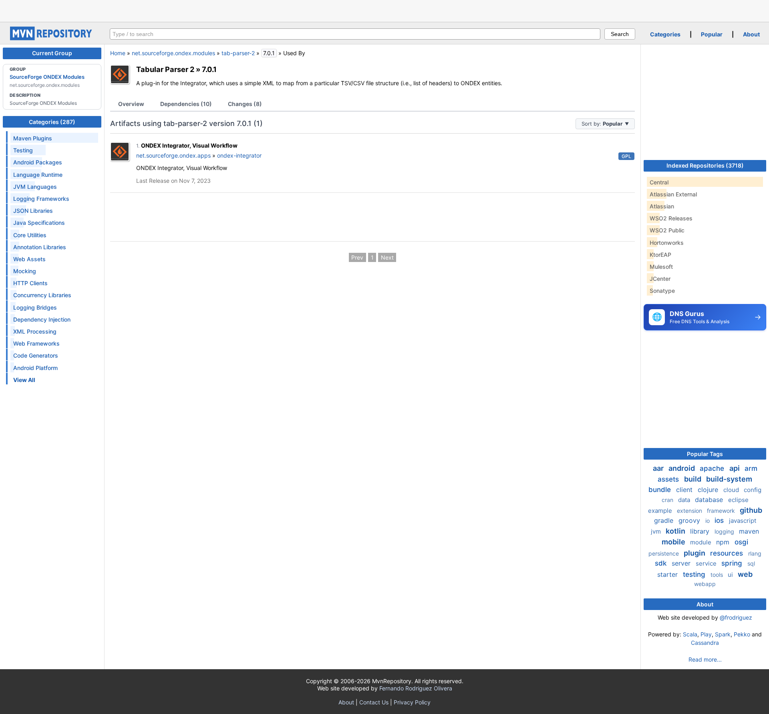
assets (669, 479)
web (745, 574)
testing (695, 574)
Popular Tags (705, 453)
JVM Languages (35, 186)
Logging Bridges (35, 307)
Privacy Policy (412, 702)
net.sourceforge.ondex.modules (173, 53)
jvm (656, 531)
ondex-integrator (239, 155)
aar (659, 468)
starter (668, 574)
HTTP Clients (30, 283)
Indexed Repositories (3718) (705, 165)
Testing (23, 150)
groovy (690, 520)
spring (732, 563)
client (685, 490)
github (751, 510)
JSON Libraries (33, 210)
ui (731, 574)
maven (749, 531)
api (735, 468)
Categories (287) (52, 121)
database (710, 500)
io (708, 520)
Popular (712, 34)
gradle (664, 520)
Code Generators (35, 355)
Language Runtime (37, 174)
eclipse (738, 500)
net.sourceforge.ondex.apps (173, 155)
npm (723, 542)
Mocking (24, 271)
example (661, 510)
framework (722, 510)
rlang (754, 553)
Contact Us (374, 702)
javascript (742, 520)
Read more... (705, 659)
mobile (674, 542)
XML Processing (34, 331)
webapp (705, 583)
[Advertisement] (384, 10)
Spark (723, 634)
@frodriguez (736, 617)
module (701, 542)
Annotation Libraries (39, 247)
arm (751, 468)
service (707, 563)
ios (720, 520)
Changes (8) (245, 103)
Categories (665, 34)
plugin (695, 553)
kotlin (676, 531)
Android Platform (35, 367)
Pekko (742, 634)
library (700, 531)
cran (668, 499)
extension (690, 510)
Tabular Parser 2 (165, 69)
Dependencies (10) (186, 103)
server (682, 563)
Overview (131, 103)
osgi (741, 542)
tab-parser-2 (238, 53)
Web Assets (29, 259)
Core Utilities (29, 235)
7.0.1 (209, 69)
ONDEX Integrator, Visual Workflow (189, 145)
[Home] (52, 38)
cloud (732, 490)
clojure (709, 490)
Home (117, 53)
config (752, 490)
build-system (729, 479)
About (751, 34)
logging (725, 531)
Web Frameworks (36, 343)
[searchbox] (355, 34)
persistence (664, 553)
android (682, 468)
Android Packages (37, 162)
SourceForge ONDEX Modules (47, 77)
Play (706, 634)
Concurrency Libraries (42, 295)
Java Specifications (39, 222)
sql (751, 563)
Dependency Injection (41, 319)
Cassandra (705, 642)
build (693, 479)
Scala (690, 634)
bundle (660, 490)
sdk (661, 563)
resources (727, 553)
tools (718, 574)
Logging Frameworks (41, 198)
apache (713, 468)
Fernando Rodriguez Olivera (415, 688)
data (685, 500)
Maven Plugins (32, 138)
